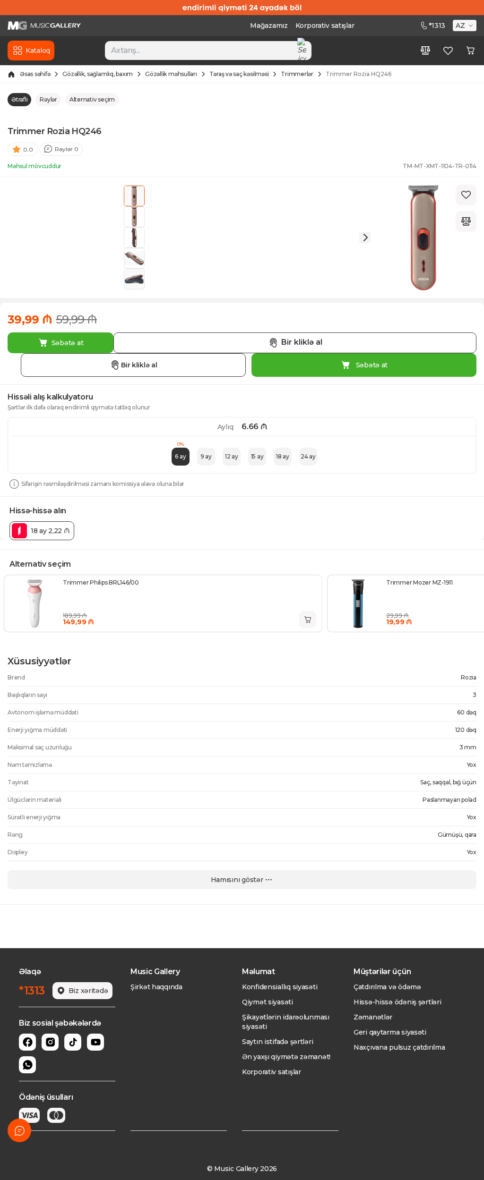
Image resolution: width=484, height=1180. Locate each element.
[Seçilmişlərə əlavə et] (466, 195)
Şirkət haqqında (156, 987)
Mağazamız (268, 25)
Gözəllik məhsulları (171, 73)
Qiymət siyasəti (267, 1002)
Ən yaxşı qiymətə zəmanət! (286, 1057)
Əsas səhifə (35, 73)
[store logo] (44, 25)
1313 (437, 25)
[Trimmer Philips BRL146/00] (34, 603)
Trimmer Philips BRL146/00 (101, 582)
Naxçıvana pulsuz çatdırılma (399, 1047)
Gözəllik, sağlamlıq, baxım (97, 73)
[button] (465, 25)
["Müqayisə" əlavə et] (466, 221)
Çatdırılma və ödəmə (387, 987)
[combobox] (208, 50)
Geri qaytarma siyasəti (390, 1032)
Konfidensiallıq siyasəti (279, 987)
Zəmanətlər (373, 1017)
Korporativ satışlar (324, 25)
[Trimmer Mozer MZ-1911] (357, 603)
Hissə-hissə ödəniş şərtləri (397, 1002)
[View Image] (134, 196)
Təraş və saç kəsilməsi (239, 73)
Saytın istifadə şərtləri (277, 1041)
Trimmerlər (297, 73)
